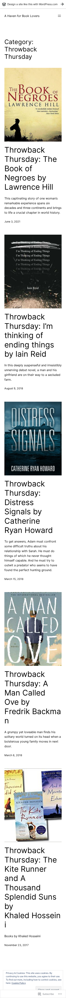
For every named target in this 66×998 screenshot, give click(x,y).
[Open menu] (59, 16)
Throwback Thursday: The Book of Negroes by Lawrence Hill (30, 168)
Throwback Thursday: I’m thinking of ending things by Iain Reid (29, 335)
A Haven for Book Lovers (21, 16)
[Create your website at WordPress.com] (33, 4)
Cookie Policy (19, 983)
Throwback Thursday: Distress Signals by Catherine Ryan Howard (28, 507)
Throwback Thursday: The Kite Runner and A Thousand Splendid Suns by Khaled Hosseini (32, 887)
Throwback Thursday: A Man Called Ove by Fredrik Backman (32, 697)
